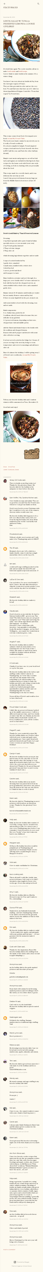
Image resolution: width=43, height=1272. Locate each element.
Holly (11, 820)
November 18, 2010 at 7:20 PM (19, 902)
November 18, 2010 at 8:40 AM (19, 558)
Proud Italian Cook (16, 707)
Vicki (11, 862)
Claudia (12, 611)
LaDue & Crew (15, 579)
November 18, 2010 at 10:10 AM (19, 724)
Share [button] (5, 467)
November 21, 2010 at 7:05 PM (19, 1172)
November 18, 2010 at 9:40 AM (19, 657)
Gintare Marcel (27, 1266)
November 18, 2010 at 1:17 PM (18, 837)
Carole (12, 1122)
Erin (11, 927)
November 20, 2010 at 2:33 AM (19, 1116)
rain (11, 564)
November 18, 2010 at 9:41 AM (19, 701)
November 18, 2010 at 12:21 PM (19, 813)
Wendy (12, 1078)
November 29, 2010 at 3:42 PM (19, 1231)
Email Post (11, 467)
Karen (12, 1138)
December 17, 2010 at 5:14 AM (18, 1245)
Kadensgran (14, 1017)
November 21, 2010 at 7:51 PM (18, 1205)
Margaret (13, 843)
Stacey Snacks (10, 7)
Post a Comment (9, 1249)
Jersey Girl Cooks (16, 480)
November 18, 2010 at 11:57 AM (19, 792)
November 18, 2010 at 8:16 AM (19, 528)
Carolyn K (13, 753)
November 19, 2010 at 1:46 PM (19, 1055)
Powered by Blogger (23, 1262)
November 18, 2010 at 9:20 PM (19, 958)
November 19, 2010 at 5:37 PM (19, 1102)
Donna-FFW (14, 908)
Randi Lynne (14, 1033)
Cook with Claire (15, 947)
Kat (11, 1108)
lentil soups (23, 71)
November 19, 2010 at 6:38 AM (19, 995)
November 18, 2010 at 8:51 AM (19, 605)
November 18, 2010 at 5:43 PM (19, 886)
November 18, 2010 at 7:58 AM (19, 492)
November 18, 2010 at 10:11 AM (19, 747)
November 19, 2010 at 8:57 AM (19, 1011)
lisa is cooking (15, 874)
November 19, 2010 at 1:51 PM (18, 1072)
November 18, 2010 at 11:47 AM (19, 773)
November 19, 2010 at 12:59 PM (19, 1039)
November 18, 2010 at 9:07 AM (19, 636)
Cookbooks (11, 469)
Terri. (11, 1061)
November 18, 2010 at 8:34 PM (19, 941)
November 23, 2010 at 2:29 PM (19, 1219)
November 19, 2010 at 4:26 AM (19, 980)
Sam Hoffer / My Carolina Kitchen (22, 498)
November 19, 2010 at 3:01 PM (19, 1086)
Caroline (12, 779)
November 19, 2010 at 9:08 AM (19, 1027)
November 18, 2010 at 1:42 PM (19, 856)
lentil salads (11, 71)
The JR (12, 548)
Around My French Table (16, 138)
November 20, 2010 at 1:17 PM (19, 1147)
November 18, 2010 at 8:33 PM (19, 921)
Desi (11, 1211)
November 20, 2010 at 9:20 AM (19, 1131)
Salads (17, 469)
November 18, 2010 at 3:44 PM (19, 868)
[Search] (38, 3)
